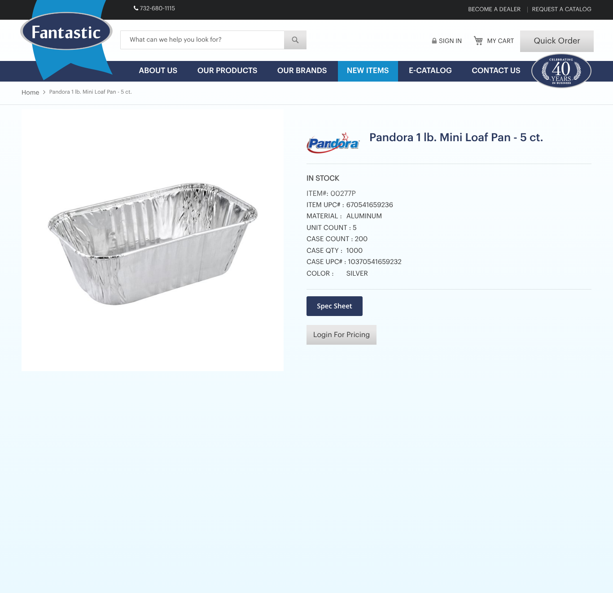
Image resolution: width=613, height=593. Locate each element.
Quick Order (557, 41)
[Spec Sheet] (334, 306)
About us (158, 71)
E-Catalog (430, 71)
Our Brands (302, 71)
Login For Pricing (341, 334)
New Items (368, 71)
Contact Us (496, 71)
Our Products (227, 71)
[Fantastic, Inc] (66, 41)
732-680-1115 (157, 9)
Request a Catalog (561, 10)
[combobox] (213, 39)
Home (30, 93)
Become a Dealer (494, 10)
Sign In (450, 41)
